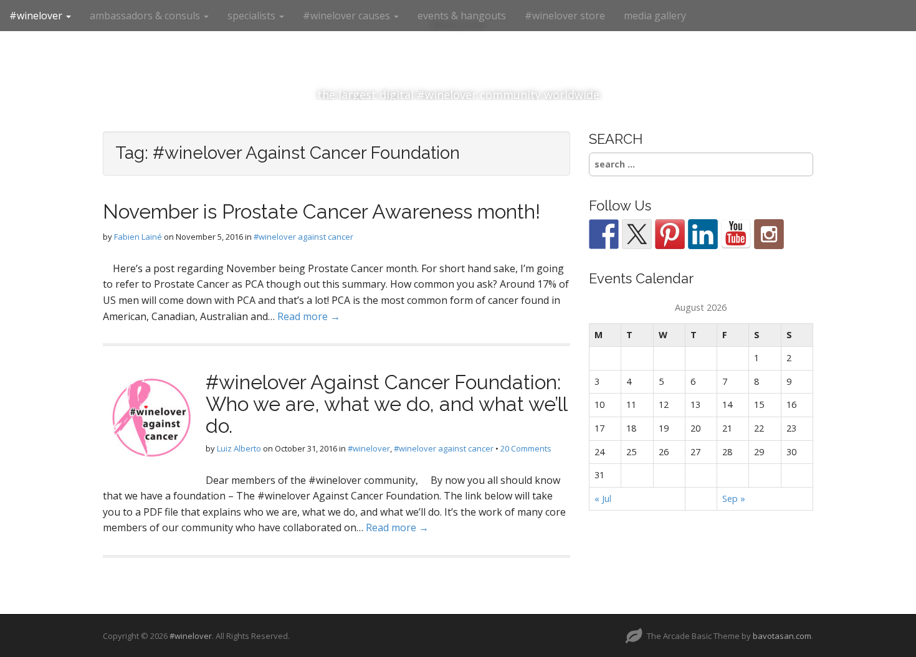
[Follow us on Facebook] (604, 234)
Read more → (308, 316)
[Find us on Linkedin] (703, 234)
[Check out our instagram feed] (769, 234)
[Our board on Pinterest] (670, 234)
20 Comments (525, 448)
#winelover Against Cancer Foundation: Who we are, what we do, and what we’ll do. (386, 404)
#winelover (37, 15)
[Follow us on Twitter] (637, 234)
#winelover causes (348, 15)
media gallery (655, 15)
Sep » (733, 498)
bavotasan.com (782, 635)
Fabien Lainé (138, 236)
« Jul (602, 498)
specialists (252, 15)
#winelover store (565, 15)
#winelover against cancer (303, 236)
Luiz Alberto (239, 448)
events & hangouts (461, 15)
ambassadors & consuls (146, 15)
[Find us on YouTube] (736, 234)
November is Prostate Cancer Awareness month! (321, 211)
